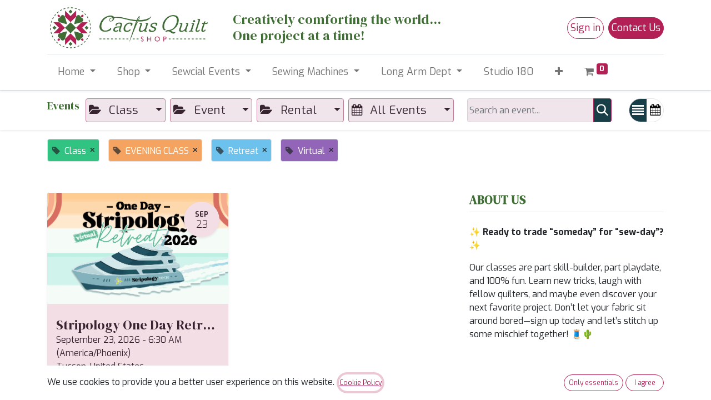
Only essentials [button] (593, 382)
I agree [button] (644, 382)
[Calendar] (655, 110)
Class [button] (124, 110)
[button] (559, 71)
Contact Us (636, 27)
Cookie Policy (360, 382)
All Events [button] (398, 110)
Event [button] (210, 110)
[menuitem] (508, 71)
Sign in (585, 27)
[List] (638, 110)
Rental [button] (298, 110)
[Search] (602, 110)
